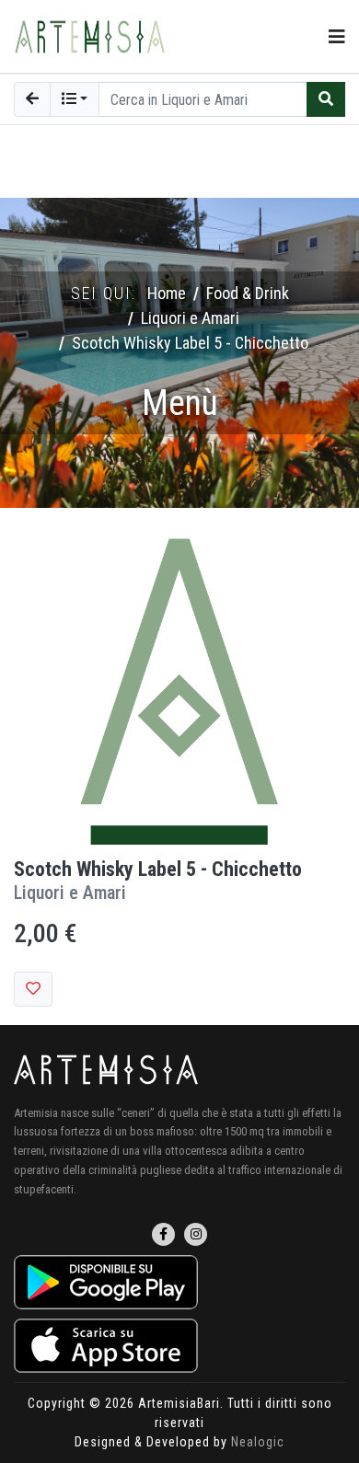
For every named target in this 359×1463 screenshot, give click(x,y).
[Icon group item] (163, 1234)
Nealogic (257, 1441)
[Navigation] (337, 37)
